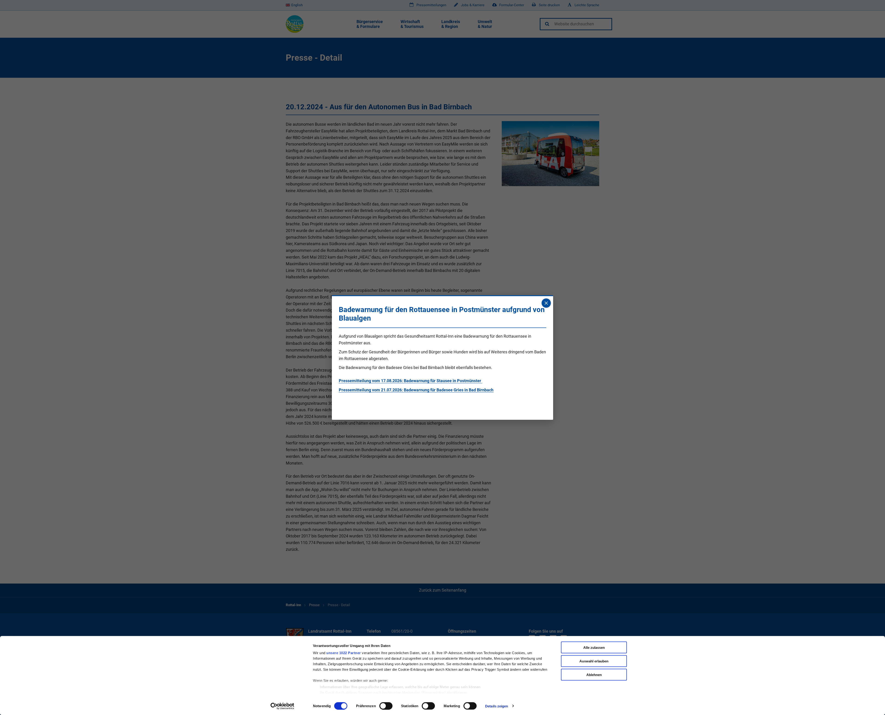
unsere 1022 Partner (343, 653)
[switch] (385, 705)
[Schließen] (546, 303)
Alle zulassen (594, 647)
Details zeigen (496, 706)
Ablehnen (594, 674)
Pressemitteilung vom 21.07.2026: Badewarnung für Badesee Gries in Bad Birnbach (416, 389)
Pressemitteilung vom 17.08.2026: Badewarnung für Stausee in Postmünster (410, 380)
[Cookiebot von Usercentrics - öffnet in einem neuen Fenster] (282, 706)
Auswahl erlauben (593, 661)
